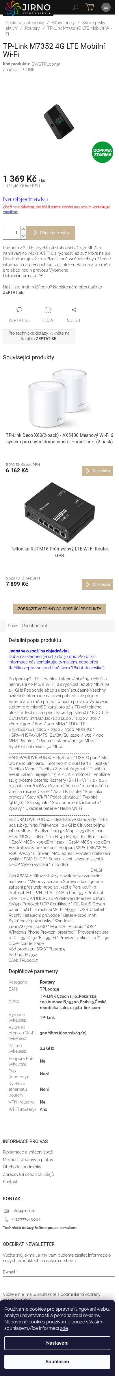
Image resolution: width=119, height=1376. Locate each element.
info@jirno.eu (23, 1210)
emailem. (10, 212)
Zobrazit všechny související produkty (59, 609)
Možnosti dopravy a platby (28, 1159)
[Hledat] (75, 7)
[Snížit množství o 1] (23, 236)
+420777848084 (26, 1219)
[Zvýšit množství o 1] (23, 229)
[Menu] (106, 7)
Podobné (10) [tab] (34, 625)
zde (64, 1328)
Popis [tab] (13, 625)
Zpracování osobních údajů (28, 1174)
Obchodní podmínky (22, 1167)
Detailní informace (20, 275)
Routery (47, 982)
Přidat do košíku (54, 232)
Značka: (19, 69)
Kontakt (10, 1181)
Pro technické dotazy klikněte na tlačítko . (39, 336)
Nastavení (57, 1343)
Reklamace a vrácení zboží (28, 1152)
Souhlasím (57, 1361)
